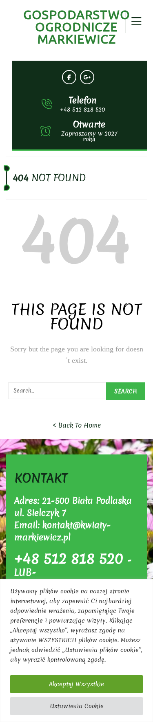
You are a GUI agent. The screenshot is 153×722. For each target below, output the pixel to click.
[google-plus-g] (87, 77)
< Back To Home (77, 425)
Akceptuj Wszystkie (76, 684)
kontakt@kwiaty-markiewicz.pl (62, 531)
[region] (76, 650)
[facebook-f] (69, 77)
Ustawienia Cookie (77, 706)
